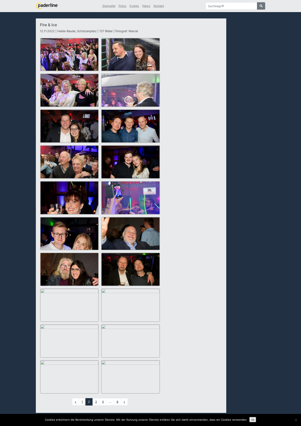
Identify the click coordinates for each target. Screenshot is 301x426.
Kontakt (159, 6)
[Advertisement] (193, 92)
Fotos (122, 6)
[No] (296, 420)
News (146, 6)
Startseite (108, 6)
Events (134, 6)
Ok (253, 419)
